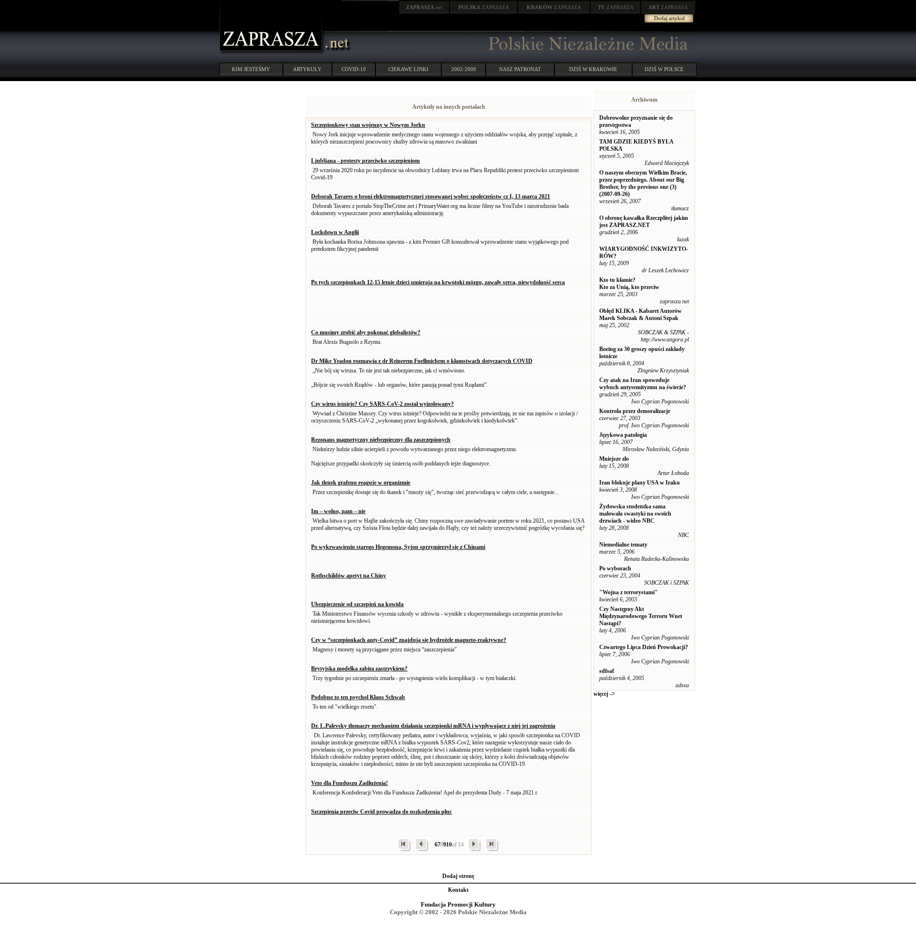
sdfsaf (606, 671)
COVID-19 (354, 69)
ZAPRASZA (483, 7)
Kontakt (458, 890)
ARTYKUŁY (307, 69)
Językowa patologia (623, 435)
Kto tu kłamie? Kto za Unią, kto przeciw (629, 283)
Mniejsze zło (614, 458)
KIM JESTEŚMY (251, 69)
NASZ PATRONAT (520, 69)
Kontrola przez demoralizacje (634, 411)
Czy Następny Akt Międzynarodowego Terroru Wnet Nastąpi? (640, 616)
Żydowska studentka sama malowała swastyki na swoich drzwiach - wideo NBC (635, 513)
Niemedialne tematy (623, 544)
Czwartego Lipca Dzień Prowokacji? (643, 647)
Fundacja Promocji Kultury (458, 904)
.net (424, 7)
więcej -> (604, 694)
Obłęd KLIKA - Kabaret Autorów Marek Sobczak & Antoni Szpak (640, 314)
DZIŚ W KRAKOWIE (593, 69)
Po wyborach (615, 568)
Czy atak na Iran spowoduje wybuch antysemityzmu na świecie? (642, 384)
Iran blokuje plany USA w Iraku (639, 482)
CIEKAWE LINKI (408, 69)
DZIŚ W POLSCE (664, 69)
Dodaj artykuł (669, 18)
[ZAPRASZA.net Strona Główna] (271, 52)
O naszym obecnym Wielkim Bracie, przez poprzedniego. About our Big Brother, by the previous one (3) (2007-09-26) (643, 183)
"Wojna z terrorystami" (628, 592)
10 (449, 844)
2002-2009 (463, 69)
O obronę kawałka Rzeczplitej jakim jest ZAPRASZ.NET (643, 221)
